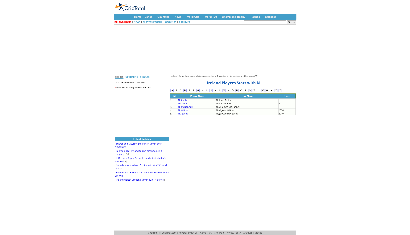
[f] (194, 91)
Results (145, 76)
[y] (276, 91)
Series (148, 17)
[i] (207, 91)
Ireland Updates (142, 139)
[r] (245, 91)
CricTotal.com (169, 232)
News (178, 17)
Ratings (255, 17)
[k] (215, 91)
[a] (172, 91)
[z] (280, 91)
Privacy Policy (233, 232)
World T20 (211, 17)
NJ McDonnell (185, 106)
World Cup (192, 17)
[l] (219, 91)
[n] (228, 91)
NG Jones (183, 113)
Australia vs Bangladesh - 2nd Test (133, 87)
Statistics (270, 17)
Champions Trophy (233, 17)
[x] (271, 91)
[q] (241, 91)
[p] (237, 91)
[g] (198, 91)
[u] (258, 91)
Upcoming (131, 76)
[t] (254, 91)
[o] (232, 91)
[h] (202, 91)
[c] (181, 91)
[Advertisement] (206, 49)
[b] (176, 91)
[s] (250, 91)
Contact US (206, 232)
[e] (189, 91)
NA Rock (182, 103)
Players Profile (153, 22)
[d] (185, 91)
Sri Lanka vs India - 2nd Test (130, 82)
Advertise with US (188, 232)
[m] (224, 91)
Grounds (170, 22)
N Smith (182, 100)
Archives (184, 22)
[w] (267, 91)
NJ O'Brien (183, 110)
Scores (119, 76)
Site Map (219, 232)
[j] (211, 91)
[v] (263, 91)
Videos (258, 232)
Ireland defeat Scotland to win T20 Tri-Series (140, 179)
